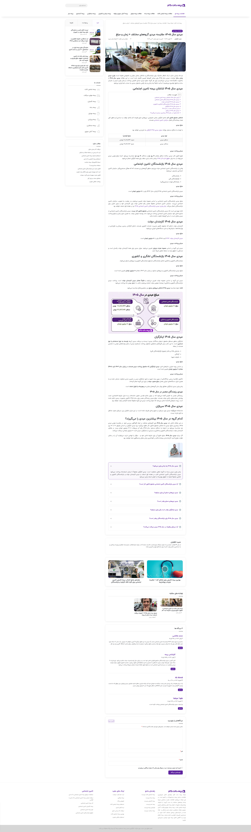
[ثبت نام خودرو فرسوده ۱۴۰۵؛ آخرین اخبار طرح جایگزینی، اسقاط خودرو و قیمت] (95, 68)
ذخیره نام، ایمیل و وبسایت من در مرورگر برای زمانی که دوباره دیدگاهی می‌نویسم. (159, 768)
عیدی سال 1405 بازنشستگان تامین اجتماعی (167, 100)
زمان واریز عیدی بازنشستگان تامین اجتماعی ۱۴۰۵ (150, 206)
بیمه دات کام (178, 23)
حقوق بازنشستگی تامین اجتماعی (84, 813)
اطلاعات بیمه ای (179, 14)
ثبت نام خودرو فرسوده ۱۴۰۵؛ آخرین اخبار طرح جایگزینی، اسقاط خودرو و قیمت (78, 68)
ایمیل (181, 760)
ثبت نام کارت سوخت (118, 795)
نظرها (71, 23)
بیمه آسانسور (80, 14)
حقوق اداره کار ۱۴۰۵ (163, 158)
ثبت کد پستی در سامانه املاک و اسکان (89, 152)
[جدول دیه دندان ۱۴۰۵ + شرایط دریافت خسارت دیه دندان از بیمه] (145, 604)
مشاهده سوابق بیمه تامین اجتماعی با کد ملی (81, 795)
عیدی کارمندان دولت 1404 (174, 238)
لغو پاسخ (111, 721)
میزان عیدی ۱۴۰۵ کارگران (154, 130)
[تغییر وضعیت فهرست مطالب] (178, 94)
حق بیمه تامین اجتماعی (86, 810)
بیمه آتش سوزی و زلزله (121, 14)
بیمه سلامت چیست (149, 811)
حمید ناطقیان (178, 39)
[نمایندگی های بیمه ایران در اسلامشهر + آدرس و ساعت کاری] (95, 50)
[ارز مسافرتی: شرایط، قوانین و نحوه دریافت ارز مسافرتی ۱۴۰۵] (95, 41)
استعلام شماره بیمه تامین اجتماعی (91, 156)
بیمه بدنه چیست (150, 798)
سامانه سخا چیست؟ (94, 165)
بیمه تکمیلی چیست (149, 801)
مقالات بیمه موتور (136, 14)
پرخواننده (85, 23)
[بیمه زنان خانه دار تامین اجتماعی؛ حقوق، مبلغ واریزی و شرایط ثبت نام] (171, 602)
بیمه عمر (70, 14)
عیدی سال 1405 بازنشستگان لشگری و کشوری (166, 104)
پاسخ (180, 648)
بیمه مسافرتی (91, 14)
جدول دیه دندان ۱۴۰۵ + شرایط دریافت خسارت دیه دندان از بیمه (145, 614)
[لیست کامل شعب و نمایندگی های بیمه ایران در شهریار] (95, 33)
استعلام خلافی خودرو (118, 817)
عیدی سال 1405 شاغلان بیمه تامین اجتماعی (167, 97)
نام (181, 751)
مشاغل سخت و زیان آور (94, 178)
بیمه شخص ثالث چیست (148, 795)
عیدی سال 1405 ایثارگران (172, 106)
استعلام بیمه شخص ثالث (117, 804)
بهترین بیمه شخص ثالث (117, 814)
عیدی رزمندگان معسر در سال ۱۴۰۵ (171, 108)
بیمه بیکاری (121, 798)
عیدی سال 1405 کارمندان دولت (170, 102)
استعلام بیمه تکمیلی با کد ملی (92, 159)
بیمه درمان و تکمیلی (104, 14)
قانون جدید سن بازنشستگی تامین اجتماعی (89, 169)
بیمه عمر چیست (150, 804)
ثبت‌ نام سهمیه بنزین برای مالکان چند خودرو (88, 172)
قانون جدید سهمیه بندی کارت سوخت (90, 175)
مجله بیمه (170, 23)
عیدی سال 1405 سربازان (172, 111)
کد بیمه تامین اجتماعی (87, 803)
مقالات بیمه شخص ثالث (164, 14)
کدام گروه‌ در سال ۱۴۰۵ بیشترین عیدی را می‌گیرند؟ (164, 113)
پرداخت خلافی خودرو (95, 182)
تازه (98, 23)
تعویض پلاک (120, 801)
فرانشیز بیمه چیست (149, 807)
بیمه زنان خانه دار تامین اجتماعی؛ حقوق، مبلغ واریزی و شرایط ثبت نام (172, 609)
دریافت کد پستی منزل (94, 149)
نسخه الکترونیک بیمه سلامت (92, 162)
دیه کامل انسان (120, 807)
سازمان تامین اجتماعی (161, 120)
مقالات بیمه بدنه (149, 14)
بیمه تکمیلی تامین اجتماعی (85, 806)
